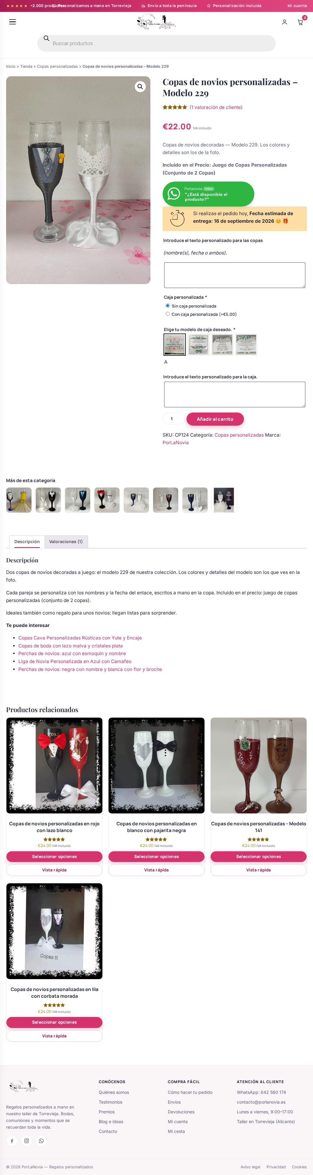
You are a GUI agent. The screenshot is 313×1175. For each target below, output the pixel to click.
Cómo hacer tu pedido (190, 1092)
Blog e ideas (111, 1121)
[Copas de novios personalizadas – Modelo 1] (136, 500)
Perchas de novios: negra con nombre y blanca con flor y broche (90, 669)
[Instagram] (26, 1141)
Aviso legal (250, 1167)
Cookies (299, 1167)
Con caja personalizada (204, 314)
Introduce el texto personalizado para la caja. (210, 377)
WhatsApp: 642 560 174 (261, 1092)
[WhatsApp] (41, 1141)
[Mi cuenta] (284, 22)
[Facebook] (12, 1141)
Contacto (108, 1131)
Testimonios (110, 1102)
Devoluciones (181, 1111)
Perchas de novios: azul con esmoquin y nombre (72, 653)
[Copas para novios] (19, 500)
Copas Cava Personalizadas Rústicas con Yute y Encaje (80, 638)
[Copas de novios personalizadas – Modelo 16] (77, 500)
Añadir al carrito (215, 419)
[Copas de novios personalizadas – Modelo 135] (107, 500)
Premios (107, 1111)
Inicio (11, 66)
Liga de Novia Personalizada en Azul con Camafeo (74, 661)
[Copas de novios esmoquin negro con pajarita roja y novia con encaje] (166, 500)
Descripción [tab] (27, 541)
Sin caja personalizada (194, 306)
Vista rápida (54, 870)
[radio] (174, 344)
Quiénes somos (114, 1092)
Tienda (26, 66)
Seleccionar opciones (54, 856)
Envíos (174, 1102)
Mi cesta (176, 1131)
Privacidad (276, 1167)
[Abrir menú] (12, 22)
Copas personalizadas (57, 66)
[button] (140, 86)
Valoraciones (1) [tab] (66, 541)
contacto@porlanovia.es (261, 1102)
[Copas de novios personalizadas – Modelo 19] (48, 500)
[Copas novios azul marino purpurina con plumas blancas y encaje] (224, 500)
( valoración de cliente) (216, 107)
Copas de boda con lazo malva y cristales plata (70, 646)
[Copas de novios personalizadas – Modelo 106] (195, 500)
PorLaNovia (176, 442)
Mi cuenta (297, 5)
